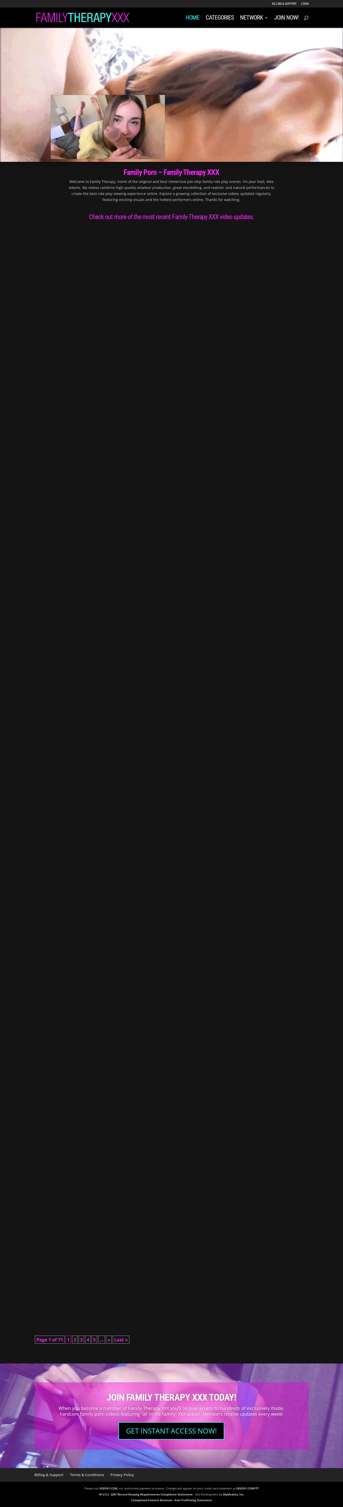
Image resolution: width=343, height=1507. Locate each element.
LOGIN (305, 4)
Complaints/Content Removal (151, 1500)
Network (251, 18)
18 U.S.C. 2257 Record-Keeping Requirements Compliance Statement (146, 1494)
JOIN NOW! (286, 18)
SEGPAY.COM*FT (247, 1488)
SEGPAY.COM (108, 1488)
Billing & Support (284, 4)
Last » (121, 1340)
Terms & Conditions (87, 1474)
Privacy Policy (122, 1474)
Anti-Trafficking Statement (193, 1500)
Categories (220, 18)
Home (192, 18)
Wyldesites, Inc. (233, 1494)
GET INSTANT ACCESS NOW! (171, 1430)
